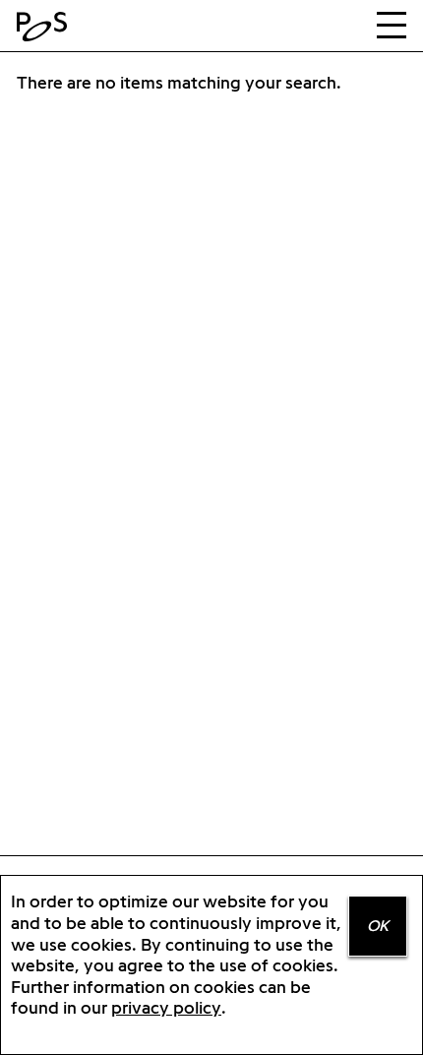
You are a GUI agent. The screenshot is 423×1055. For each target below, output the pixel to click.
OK (378, 925)
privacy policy (166, 1007)
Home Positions (46, 26)
